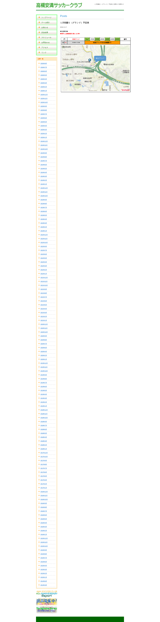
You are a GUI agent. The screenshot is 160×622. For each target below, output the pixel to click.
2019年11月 (44, 367)
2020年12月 (44, 324)
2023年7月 (43, 207)
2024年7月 (43, 161)
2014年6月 (43, 581)
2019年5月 (43, 390)
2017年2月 (43, 484)
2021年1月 (43, 320)
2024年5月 (43, 168)
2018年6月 (43, 429)
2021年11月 (44, 281)
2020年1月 (43, 359)
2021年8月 (43, 293)
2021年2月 (43, 316)
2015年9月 (43, 550)
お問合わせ (45, 42)
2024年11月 (44, 145)
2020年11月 (44, 328)
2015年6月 (43, 561)
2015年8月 (43, 554)
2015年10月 (44, 546)
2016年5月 (43, 519)
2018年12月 (44, 410)
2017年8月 (43, 464)
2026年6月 (43, 71)
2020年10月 (44, 332)
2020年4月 (43, 351)
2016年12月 (44, 491)
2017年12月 (44, 453)
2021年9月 (43, 289)
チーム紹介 (45, 22)
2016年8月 (43, 507)
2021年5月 (43, 305)
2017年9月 (43, 460)
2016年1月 (43, 534)
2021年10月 (44, 285)
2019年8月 (43, 379)
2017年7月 (43, 468)
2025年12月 (44, 94)
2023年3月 (43, 223)
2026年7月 (43, 67)
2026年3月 (43, 83)
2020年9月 (43, 336)
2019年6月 (43, 386)
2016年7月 (43, 511)
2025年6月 (43, 118)
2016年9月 (43, 503)
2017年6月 (43, 472)
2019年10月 (44, 371)
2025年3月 (43, 129)
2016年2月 (43, 530)
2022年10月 (44, 242)
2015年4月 (43, 565)
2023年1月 (43, 231)
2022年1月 (43, 273)
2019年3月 (43, 398)
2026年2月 (43, 87)
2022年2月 (43, 270)
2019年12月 (44, 363)
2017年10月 (44, 456)
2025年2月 (43, 133)
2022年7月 (43, 250)
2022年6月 (43, 254)
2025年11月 (44, 98)
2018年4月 (43, 437)
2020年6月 (43, 347)
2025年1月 (43, 137)
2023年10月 (44, 196)
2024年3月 (43, 176)
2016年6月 (43, 515)
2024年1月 (43, 184)
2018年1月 (43, 449)
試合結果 (44, 32)
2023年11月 (44, 192)
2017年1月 (43, 488)
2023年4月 (43, 219)
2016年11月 (44, 495)
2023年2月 (43, 227)
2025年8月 (43, 110)
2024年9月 (43, 153)
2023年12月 (44, 188)
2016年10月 (44, 499)
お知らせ (44, 27)
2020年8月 (43, 340)
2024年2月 (43, 180)
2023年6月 (43, 211)
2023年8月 (43, 203)
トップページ (46, 17)
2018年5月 (43, 433)
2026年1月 (43, 90)
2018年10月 (44, 417)
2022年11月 (44, 238)
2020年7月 (43, 344)
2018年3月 (43, 441)
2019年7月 (43, 382)
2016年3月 (43, 526)
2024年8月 (43, 157)
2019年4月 (43, 394)
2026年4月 (43, 79)
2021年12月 (44, 277)
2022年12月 (44, 235)
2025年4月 (43, 126)
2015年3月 (43, 569)
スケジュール (46, 37)
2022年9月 (43, 246)
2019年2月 (43, 402)
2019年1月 (43, 406)
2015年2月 (43, 573)
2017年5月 (43, 476)
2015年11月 (44, 542)
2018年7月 (43, 425)
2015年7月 (43, 558)
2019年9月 (43, 375)
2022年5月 (43, 258)
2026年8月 (43, 63)
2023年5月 (43, 215)
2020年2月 (43, 355)
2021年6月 (43, 301)
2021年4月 (43, 308)
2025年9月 (43, 106)
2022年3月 (43, 266)
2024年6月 (43, 164)
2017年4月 (43, 480)
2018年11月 (44, 414)
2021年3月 (43, 312)
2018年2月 (43, 445)
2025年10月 (44, 102)
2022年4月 (43, 262)
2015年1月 (43, 577)
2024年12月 (44, 141)
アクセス (44, 47)
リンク (43, 52)
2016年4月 (43, 523)
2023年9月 (43, 199)
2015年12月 (44, 538)
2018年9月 (43, 421)
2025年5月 (43, 122)
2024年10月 (44, 149)
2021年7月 (43, 297)
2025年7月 (43, 114)
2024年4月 (43, 172)
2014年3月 (43, 585)
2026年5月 (43, 75)
